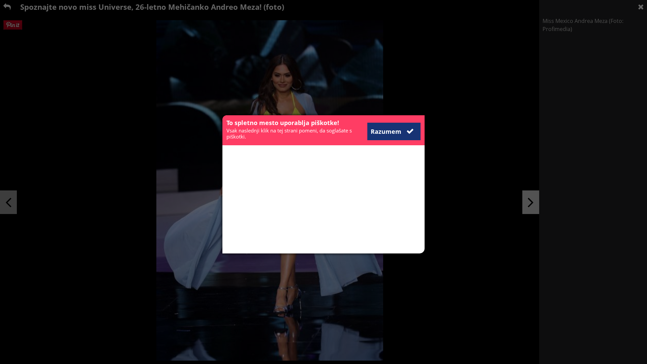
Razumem (387, 131)
